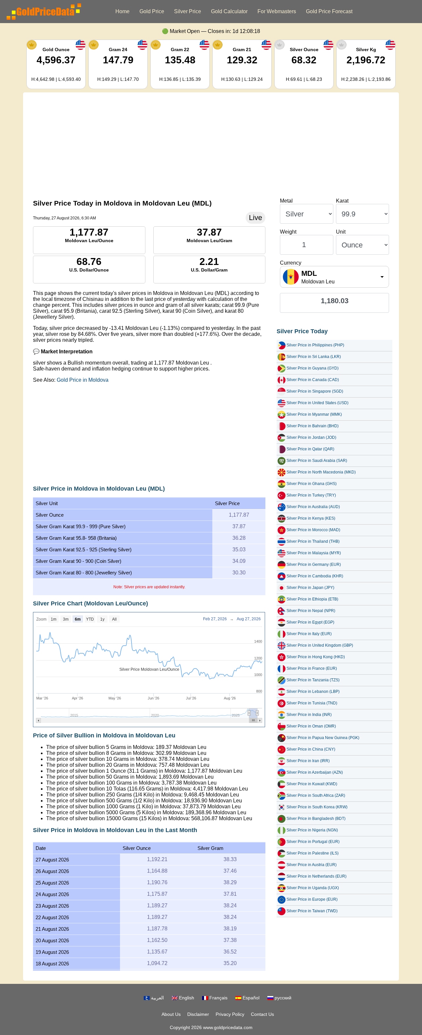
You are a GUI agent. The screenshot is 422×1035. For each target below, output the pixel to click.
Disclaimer (198, 1014)
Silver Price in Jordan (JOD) (311, 437)
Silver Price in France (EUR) (311, 668)
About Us (171, 1014)
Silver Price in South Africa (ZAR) (315, 795)
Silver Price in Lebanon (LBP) (313, 691)
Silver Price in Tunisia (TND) (311, 703)
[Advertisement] (211, 145)
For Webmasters (276, 11)
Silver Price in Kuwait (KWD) (311, 784)
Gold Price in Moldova (82, 380)
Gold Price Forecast (329, 11)
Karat (342, 201)
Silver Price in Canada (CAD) (312, 379)
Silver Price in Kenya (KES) (310, 518)
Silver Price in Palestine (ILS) (312, 853)
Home (122, 11)
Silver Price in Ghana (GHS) (311, 483)
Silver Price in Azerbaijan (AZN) (314, 772)
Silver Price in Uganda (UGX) (312, 888)
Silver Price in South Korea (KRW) (316, 807)
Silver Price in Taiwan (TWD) (312, 911)
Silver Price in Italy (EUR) (309, 633)
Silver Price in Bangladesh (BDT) (316, 818)
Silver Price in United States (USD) (317, 403)
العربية (157, 997)
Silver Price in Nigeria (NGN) (312, 830)
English (186, 997)
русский (282, 997)
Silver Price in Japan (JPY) (310, 587)
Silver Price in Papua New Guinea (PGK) (322, 737)
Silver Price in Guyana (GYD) (312, 368)
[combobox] (334, 277)
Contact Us (262, 1014)
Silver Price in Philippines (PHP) (315, 345)
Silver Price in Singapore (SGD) (314, 391)
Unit (341, 232)
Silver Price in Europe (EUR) (312, 899)
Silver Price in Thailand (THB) (313, 541)
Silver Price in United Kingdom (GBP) (319, 645)
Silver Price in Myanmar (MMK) (314, 414)
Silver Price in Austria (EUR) (311, 864)
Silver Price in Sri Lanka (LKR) (313, 356)
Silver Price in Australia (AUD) (313, 506)
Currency (290, 263)
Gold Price (151, 11)
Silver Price (187, 11)
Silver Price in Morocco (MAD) (313, 530)
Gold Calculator (229, 11)
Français (217, 997)
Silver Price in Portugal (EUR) (313, 841)
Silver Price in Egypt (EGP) (310, 622)
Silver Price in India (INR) (309, 714)
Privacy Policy (230, 1014)
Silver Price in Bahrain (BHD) (312, 426)
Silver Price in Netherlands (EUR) (316, 876)
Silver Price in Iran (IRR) (308, 761)
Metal (286, 201)
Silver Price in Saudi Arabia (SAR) (316, 460)
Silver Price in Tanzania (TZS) (313, 680)
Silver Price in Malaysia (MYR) (313, 553)
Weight (288, 232)
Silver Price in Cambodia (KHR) (314, 576)
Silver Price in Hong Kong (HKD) (315, 657)
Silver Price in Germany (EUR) (313, 564)
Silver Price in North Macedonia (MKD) (321, 472)
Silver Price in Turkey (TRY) (311, 495)
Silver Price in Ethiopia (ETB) (312, 599)
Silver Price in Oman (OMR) (311, 726)
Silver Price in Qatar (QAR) (310, 449)
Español (250, 997)
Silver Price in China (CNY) (310, 749)
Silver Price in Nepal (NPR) (310, 610)
